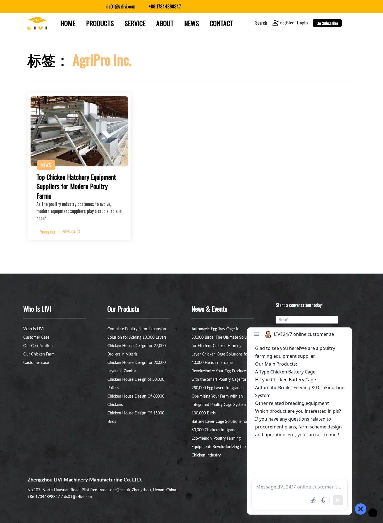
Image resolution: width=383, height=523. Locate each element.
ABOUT (165, 23)
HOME (67, 23)
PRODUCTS (100, 23)
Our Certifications (38, 346)
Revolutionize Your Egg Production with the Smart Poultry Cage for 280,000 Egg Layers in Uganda (221, 379)
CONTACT (221, 23)
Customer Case (36, 338)
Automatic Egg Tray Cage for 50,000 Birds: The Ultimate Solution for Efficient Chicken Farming (223, 337)
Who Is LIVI (33, 329)
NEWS (191, 23)
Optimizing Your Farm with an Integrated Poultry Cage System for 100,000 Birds (222, 404)
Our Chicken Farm (39, 354)
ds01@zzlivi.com (78, 497)
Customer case (36, 363)
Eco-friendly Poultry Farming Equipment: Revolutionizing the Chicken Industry (219, 447)
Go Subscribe (327, 23)
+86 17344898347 (43, 497)
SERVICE (135, 23)
